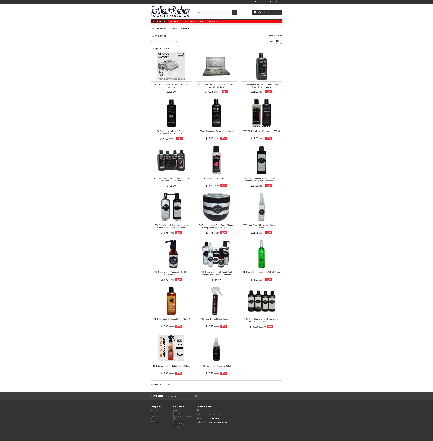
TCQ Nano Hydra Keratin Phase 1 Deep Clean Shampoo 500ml (261, 85)
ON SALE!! (155, 422)
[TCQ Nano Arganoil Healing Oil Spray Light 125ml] (261, 207)
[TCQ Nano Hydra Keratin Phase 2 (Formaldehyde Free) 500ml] (171, 113)
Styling (153, 416)
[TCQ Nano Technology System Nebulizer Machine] (171, 66)
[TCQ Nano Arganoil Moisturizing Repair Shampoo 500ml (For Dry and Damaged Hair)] (261, 160)
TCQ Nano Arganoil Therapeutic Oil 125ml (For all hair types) (171, 273)
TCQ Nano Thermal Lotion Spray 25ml (216, 319)
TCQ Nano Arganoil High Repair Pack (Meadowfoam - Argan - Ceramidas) (216, 273)
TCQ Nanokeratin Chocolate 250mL (216, 366)
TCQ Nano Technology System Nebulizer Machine (171, 85)
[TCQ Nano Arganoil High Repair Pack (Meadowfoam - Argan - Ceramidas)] (216, 254)
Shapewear (155, 413)
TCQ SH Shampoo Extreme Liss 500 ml (216, 131)
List (281, 43)
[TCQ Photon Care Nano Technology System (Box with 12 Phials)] (216, 66)
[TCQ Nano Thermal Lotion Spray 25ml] (216, 301)
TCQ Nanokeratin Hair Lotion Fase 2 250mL (171, 366)
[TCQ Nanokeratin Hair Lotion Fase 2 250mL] (171, 348)
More (152, 419)
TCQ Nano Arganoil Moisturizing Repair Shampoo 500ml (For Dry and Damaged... (261, 179)
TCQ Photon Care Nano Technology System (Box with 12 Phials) (216, 85)
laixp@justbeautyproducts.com (216, 422)
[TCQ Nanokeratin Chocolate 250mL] (216, 348)
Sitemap (176, 427)
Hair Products (156, 410)
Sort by (153, 41)
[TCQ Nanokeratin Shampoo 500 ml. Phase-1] (171, 301)
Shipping (176, 413)
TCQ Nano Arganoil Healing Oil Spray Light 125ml (261, 226)
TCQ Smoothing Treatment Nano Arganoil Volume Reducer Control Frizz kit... (261, 320)
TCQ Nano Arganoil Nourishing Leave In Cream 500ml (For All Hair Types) (171, 226)
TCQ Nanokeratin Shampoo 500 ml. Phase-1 (171, 319)
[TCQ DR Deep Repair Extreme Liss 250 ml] (216, 160)
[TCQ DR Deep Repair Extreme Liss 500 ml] (261, 113)
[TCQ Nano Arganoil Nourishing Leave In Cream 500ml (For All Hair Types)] (171, 207)
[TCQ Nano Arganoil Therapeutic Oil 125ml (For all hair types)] (171, 254)
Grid (277, 43)
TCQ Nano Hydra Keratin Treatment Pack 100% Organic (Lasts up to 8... (171, 179)
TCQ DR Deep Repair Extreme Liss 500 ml (261, 131)
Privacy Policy (178, 424)
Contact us (259, 2)
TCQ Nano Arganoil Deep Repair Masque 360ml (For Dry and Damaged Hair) (216, 226)
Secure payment (179, 421)
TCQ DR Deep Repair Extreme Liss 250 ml (216, 178)
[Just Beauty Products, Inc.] (171, 11)
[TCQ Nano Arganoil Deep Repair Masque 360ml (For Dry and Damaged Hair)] (216, 207)
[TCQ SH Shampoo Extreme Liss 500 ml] (216, 113)
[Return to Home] (153, 28)
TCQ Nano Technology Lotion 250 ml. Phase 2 (261, 273)
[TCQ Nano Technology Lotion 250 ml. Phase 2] (261, 254)
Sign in (278, 2)
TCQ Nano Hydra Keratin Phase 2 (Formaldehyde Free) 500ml (171, 132)
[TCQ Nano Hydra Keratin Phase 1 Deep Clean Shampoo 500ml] (261, 66)
